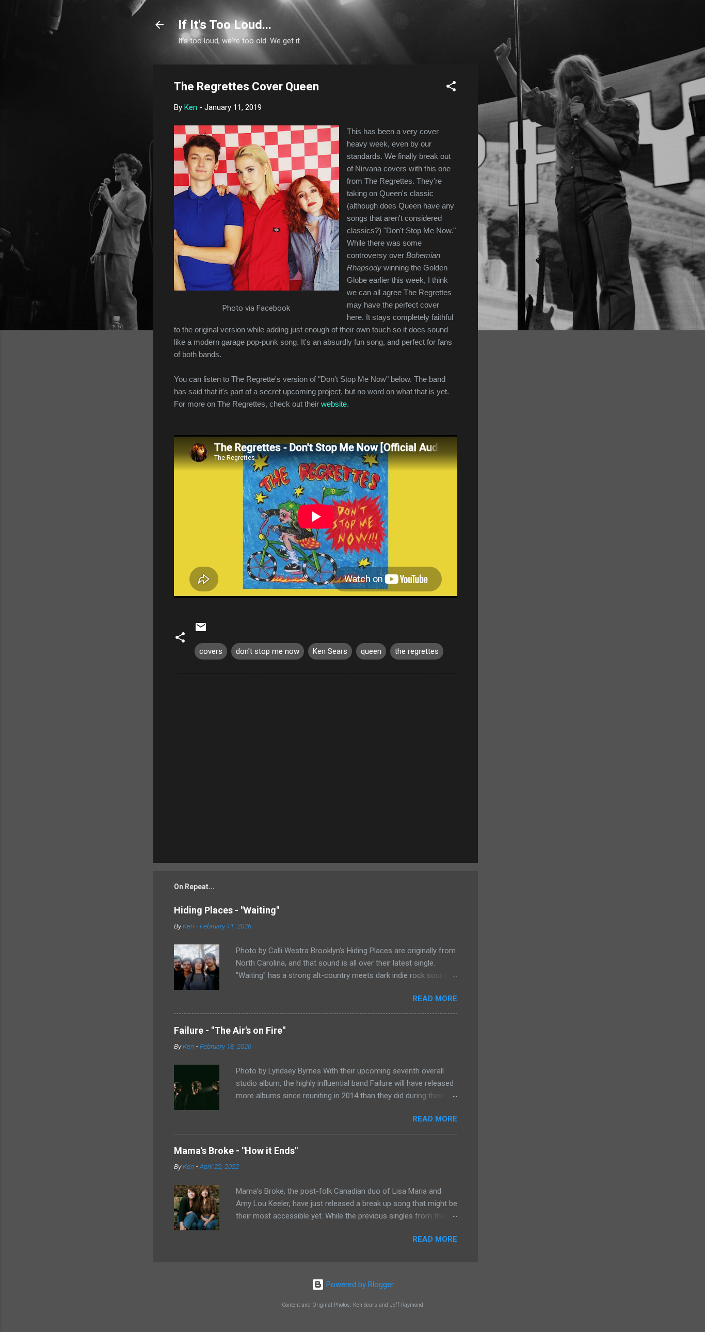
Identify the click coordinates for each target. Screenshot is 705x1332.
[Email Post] (201, 630)
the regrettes (417, 651)
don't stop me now (267, 651)
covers (210, 651)
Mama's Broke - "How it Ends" (236, 1150)
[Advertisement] (519, 219)
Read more (434, 998)
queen (371, 651)
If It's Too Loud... (224, 25)
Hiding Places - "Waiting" (226, 910)
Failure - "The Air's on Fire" (229, 1030)
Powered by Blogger (359, 1284)
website (334, 403)
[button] (451, 88)
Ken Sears (330, 651)
